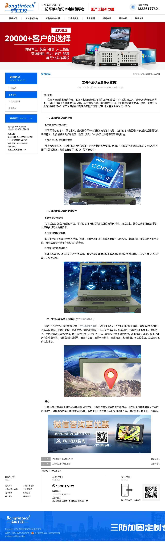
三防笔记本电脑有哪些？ (62, 463)
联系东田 (139, 18)
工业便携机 (73, 18)
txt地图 (22, 536)
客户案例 (90, 18)
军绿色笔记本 (96, 103)
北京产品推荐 (14, 101)
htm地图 (15, 536)
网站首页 (13, 18)
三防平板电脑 (31, 18)
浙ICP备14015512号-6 (21, 532)
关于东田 (123, 18)
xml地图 (8, 536)
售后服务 (12, 108)
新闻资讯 (107, 18)
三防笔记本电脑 (53, 18)
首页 (142, 74)
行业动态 (12, 87)
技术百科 (12, 94)
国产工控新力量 (102, 9)
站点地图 (26, 496)
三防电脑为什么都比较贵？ (63, 459)
